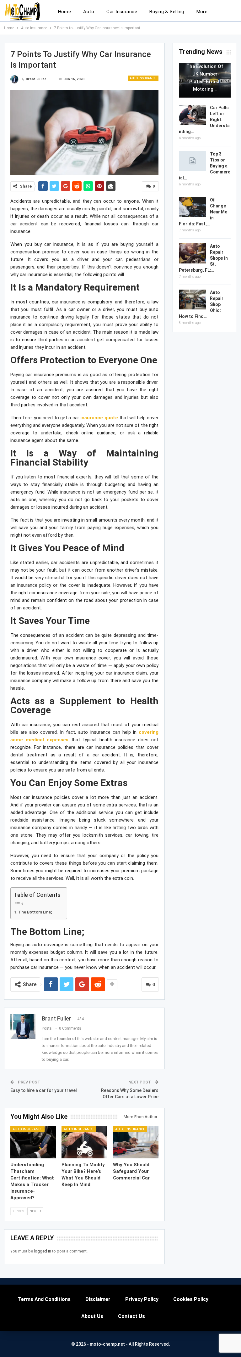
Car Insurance (121, 11)
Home (64, 11)
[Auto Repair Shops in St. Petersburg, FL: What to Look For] (192, 253)
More (202, 11)
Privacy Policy (141, 1299)
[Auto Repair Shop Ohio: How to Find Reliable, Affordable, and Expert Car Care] (192, 300)
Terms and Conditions (44, 1299)
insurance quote (99, 418)
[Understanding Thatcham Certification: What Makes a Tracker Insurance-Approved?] (33, 1142)
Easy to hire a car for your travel (43, 1090)
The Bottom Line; (35, 911)
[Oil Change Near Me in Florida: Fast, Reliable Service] (192, 207)
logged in (42, 1251)
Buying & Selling (166, 11)
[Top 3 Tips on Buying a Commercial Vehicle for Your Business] (192, 161)
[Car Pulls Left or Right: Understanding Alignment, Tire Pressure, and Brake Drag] (192, 115)
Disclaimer (97, 1299)
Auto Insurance (143, 78)
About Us (92, 1316)
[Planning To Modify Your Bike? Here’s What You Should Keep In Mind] (84, 1142)
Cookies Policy (190, 1299)
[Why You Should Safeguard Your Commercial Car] (136, 1142)
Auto (88, 11)
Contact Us (131, 1316)
